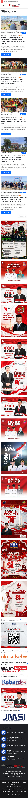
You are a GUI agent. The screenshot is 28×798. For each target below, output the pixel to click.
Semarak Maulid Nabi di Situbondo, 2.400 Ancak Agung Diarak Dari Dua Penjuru (13, 121)
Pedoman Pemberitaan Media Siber (18, 791)
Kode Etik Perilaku (6, 791)
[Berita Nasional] (14, 5)
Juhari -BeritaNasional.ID (7, 35)
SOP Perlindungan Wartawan (9, 789)
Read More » (6, 54)
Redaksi (19, 786)
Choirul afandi (10, 756)
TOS (8, 786)
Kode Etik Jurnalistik (20, 789)
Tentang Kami (13, 786)
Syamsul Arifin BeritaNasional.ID (8, 155)
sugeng (9, 743)
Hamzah (9, 731)
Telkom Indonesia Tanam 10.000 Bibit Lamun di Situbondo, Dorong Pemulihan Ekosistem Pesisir (14, 199)
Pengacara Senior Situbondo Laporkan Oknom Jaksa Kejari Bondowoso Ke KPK (11, 160)
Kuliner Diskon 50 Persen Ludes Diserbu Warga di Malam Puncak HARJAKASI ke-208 (12, 81)
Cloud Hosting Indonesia (13, 737)
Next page (21, 216)
